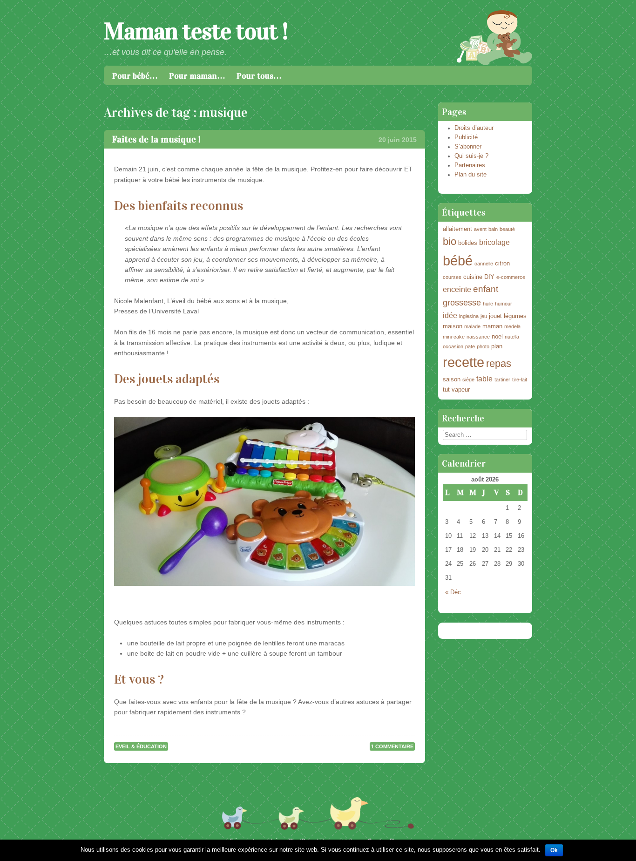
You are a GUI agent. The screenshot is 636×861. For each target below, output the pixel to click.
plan (496, 346)
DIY (489, 276)
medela (512, 326)
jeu (483, 316)
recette (463, 362)
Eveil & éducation (141, 746)
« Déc (453, 592)
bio (449, 241)
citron (502, 263)
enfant (485, 289)
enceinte (457, 289)
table (484, 379)
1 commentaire (392, 746)
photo (483, 346)
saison (451, 379)
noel (497, 336)
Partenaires (469, 165)
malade (472, 326)
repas (498, 363)
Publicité (466, 137)
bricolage (494, 242)
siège (468, 379)
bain (493, 229)
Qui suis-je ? (471, 156)
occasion (453, 346)
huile (488, 303)
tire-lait (519, 379)
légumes (515, 315)
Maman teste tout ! (196, 31)
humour (503, 303)
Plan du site (470, 174)
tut (446, 389)
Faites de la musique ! (156, 139)
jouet (495, 315)
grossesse (462, 302)
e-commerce (510, 277)
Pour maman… (197, 76)
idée (450, 315)
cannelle (483, 263)
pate (470, 346)
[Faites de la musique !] (264, 501)
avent (480, 229)
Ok (554, 850)
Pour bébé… (135, 76)
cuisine (472, 276)
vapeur (461, 389)
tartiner (502, 379)
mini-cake (454, 336)
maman (492, 326)
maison (452, 326)
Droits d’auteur (474, 128)
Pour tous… (259, 76)
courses (452, 277)
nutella (512, 336)
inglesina (469, 316)
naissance (478, 336)
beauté (507, 229)
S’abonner (467, 146)
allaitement (457, 228)
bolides (467, 242)
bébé (458, 260)
